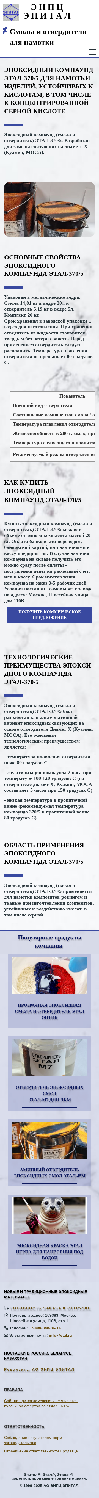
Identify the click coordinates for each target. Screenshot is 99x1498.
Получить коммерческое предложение (49, 615)
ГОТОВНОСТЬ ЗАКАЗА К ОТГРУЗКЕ (50, 1308)
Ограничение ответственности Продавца (41, 1451)
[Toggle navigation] (92, 12)
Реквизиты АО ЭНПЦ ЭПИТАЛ (39, 1369)
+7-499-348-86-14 (45, 1328)
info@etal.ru (60, 1335)
